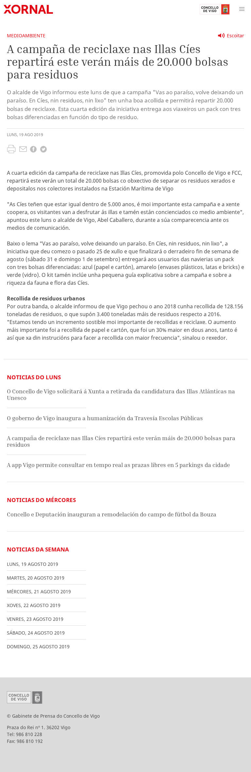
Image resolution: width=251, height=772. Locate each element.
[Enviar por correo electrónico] (23, 149)
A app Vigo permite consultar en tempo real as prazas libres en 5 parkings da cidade (118, 464)
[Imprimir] (11, 150)
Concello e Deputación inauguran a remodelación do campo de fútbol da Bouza (111, 514)
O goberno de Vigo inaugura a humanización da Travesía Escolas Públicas (105, 418)
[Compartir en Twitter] (43, 150)
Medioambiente (26, 35)
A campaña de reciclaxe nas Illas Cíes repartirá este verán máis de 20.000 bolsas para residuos (121, 441)
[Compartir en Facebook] (33, 150)
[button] (242, 9)
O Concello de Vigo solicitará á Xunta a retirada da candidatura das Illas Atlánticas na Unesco (121, 394)
